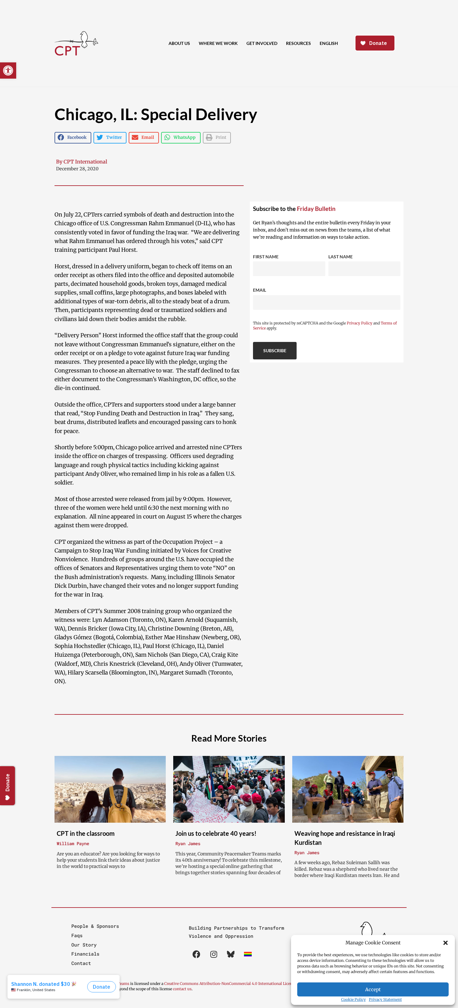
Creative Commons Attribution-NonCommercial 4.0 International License (230, 983)
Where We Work (218, 43)
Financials (85, 954)
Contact (81, 963)
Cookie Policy (353, 999)
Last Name (340, 256)
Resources (298, 43)
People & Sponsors (95, 926)
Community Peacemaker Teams (101, 983)
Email (259, 290)
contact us (182, 988)
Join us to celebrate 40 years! (215, 833)
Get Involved (261, 43)
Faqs (77, 935)
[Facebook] (196, 954)
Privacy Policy (359, 323)
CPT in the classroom (86, 833)
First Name (266, 256)
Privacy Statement (385, 999)
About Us (179, 43)
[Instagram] (214, 954)
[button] (445, 943)
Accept (373, 989)
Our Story (84, 945)
